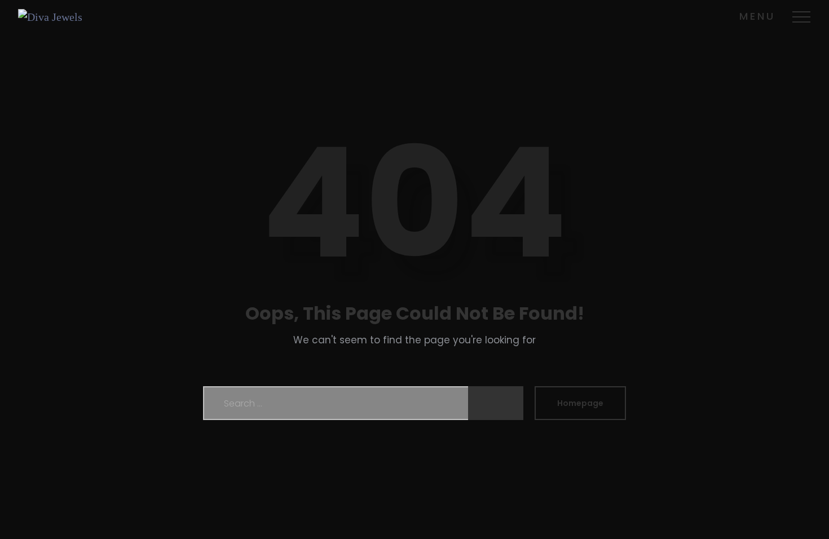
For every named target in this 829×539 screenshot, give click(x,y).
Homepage (580, 403)
